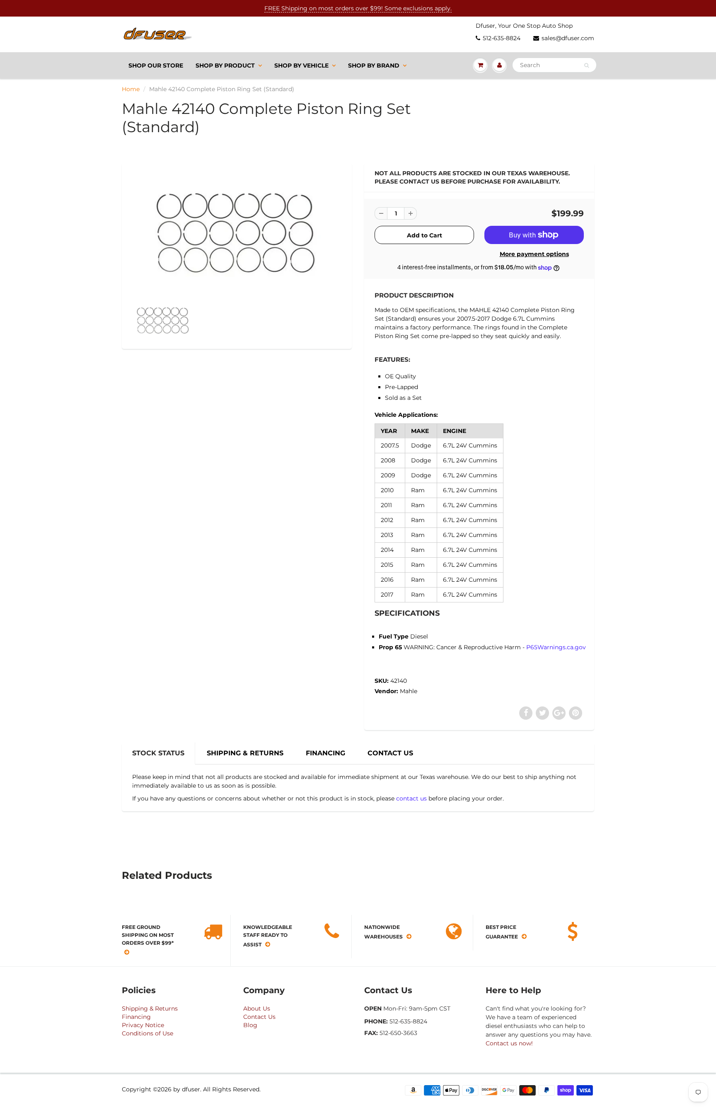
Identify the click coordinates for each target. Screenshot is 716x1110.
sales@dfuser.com (568, 38)
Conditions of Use (147, 1033)
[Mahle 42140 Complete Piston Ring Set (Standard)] (236, 233)
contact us (411, 798)
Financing (136, 1017)
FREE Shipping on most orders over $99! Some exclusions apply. (358, 8)
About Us (256, 1008)
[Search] (586, 65)
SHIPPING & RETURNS (245, 753)
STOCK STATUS (158, 753)
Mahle (408, 691)
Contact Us (259, 1017)
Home (131, 89)
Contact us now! (509, 1043)
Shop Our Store (155, 65)
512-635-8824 (501, 38)
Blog (250, 1025)
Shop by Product (225, 65)
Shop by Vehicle (301, 65)
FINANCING (325, 753)
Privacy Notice (143, 1025)
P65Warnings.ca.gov (556, 647)
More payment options (534, 254)
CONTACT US (390, 753)
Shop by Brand (373, 65)
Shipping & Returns (150, 1008)
